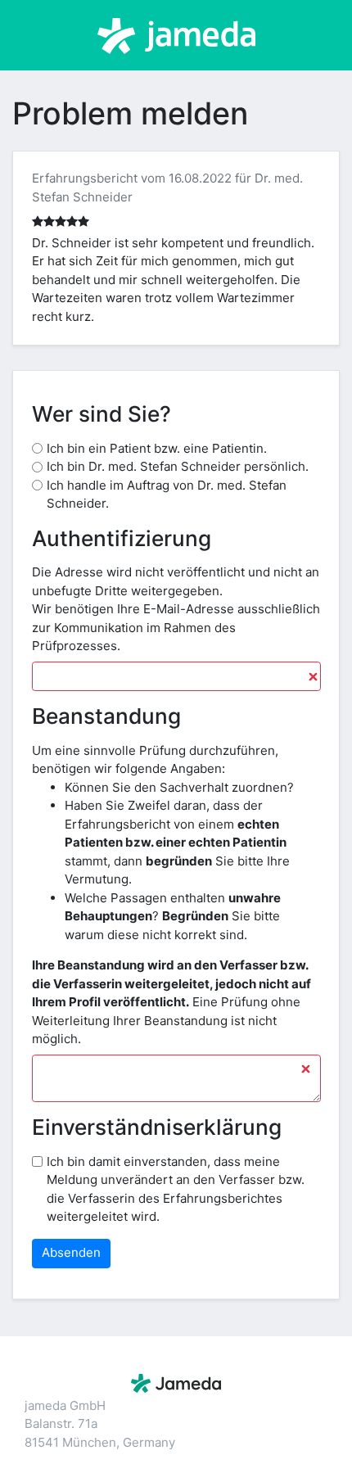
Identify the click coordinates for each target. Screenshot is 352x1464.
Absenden (71, 1252)
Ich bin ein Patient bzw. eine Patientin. (157, 448)
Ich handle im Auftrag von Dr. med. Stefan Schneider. (167, 494)
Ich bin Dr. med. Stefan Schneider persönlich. (178, 466)
